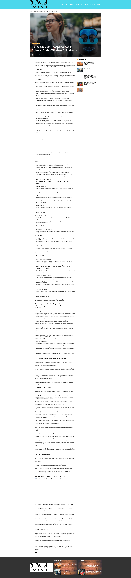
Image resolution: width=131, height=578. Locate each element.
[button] (99, 4)
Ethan (36, 54)
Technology (38, 43)
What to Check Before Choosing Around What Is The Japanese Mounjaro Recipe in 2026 (90, 77)
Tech (33, 11)
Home (31, 11)
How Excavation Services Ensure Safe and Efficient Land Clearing (89, 63)
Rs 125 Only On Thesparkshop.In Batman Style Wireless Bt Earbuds (49, 552)
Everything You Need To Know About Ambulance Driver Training (90, 83)
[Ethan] (33, 55)
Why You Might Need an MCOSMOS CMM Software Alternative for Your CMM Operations (89, 70)
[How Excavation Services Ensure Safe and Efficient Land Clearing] (80, 64)
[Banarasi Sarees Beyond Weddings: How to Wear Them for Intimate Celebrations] (80, 90)
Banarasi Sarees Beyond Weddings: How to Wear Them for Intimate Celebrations (89, 90)
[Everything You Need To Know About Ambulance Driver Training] (80, 84)
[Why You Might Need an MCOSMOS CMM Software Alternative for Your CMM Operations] (80, 70)
